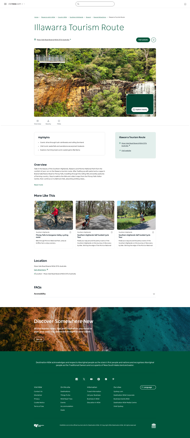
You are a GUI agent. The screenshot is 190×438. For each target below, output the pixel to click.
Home (36, 17)
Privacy (37, 399)
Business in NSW (93, 399)
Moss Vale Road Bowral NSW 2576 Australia (53, 40)
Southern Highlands (76, 17)
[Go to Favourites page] (185, 4)
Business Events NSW (121, 399)
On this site (65, 387)
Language (148, 387)
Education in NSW (93, 402)
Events (63, 402)
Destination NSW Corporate (124, 395)
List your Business (94, 395)
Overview (37, 124)
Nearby (48, 124)
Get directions (40, 270)
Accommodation (67, 406)
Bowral (88, 17)
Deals (63, 410)
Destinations (65, 391)
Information (92, 387)
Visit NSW (38, 387)
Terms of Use (39, 406)
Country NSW (62, 17)
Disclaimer (38, 395)
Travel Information (94, 391)
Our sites (117, 387)
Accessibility (40, 294)
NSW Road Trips (66, 399)
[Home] (14, 4)
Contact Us (38, 391)
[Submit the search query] (78, 4)
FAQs (59, 124)
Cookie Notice (39, 402)
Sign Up (39, 339)
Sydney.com (118, 391)
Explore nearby (141, 109)
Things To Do (65, 395)
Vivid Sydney (118, 406)
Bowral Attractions (100, 17)
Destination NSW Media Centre (125, 402)
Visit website (143, 40)
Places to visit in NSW (48, 17)
